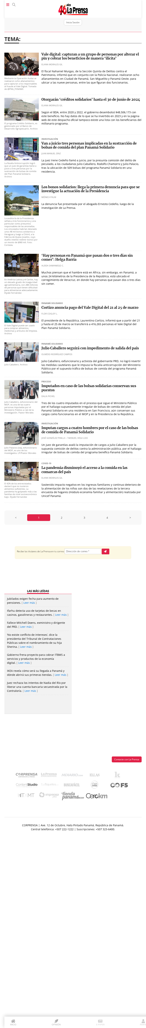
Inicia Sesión (72, 22)
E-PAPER (100, 1024)
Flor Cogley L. (49, 313)
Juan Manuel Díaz (51, 153)
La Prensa (50, 776)
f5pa (119, 785)
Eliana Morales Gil (52, 64)
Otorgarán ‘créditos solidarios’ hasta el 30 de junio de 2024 (90, 99)
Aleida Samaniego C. (52, 265)
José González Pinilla (53, 437)
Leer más (29, 602)
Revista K (118, 776)
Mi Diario (73, 775)
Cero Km (96, 796)
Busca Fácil (73, 785)
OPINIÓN (56, 1024)
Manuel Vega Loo (78, 437)
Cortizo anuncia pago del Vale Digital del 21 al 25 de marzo (89, 307)
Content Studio (27, 785)
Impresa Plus (50, 796)
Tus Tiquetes (50, 785)
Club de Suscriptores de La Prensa (95, 785)
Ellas (95, 776)
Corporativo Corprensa (28, 776)
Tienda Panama (73, 796)
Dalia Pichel (48, 396)
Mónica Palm (48, 197)
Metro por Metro (27, 796)
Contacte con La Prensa (126, 759)
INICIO (13, 1024)
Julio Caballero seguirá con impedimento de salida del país (90, 348)
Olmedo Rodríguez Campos (56, 354)
